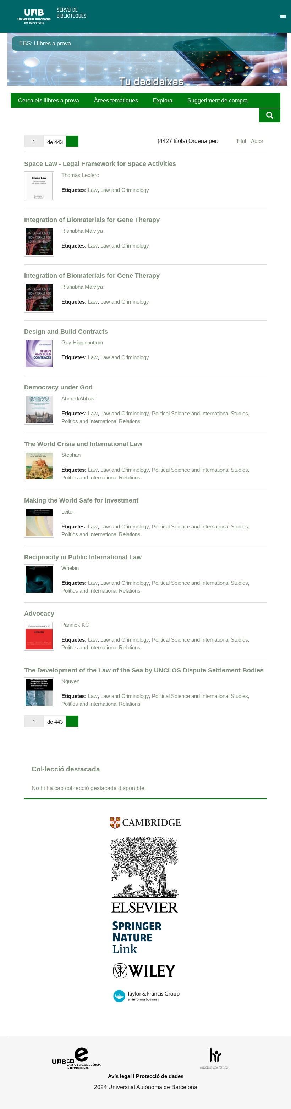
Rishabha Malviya (82, 231)
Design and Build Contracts (66, 331)
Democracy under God (58, 387)
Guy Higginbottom (82, 342)
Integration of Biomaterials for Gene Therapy (92, 219)
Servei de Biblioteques (72, 13)
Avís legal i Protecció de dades (145, 1076)
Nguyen (70, 681)
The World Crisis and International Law (83, 444)
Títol (241, 141)
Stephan (71, 455)
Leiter (67, 512)
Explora (162, 101)
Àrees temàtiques (116, 101)
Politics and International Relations (101, 421)
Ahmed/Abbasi (78, 398)
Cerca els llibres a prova (48, 101)
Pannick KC (75, 625)
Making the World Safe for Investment (81, 500)
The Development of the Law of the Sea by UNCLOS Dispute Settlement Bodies (144, 670)
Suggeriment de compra (217, 101)
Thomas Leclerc (80, 175)
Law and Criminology (124, 190)
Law (93, 190)
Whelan (70, 568)
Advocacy (39, 613)
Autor (257, 141)
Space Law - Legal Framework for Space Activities (100, 163)
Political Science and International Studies (200, 413)
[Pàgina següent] (72, 141)
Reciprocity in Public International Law (83, 557)
